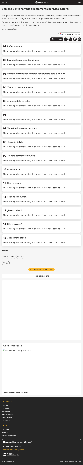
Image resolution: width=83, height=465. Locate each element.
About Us (5, 432)
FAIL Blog (5, 408)
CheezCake (6, 421)
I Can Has (5, 405)
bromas (5, 257)
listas (12, 257)
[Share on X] (70, 39)
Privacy (66, 461)
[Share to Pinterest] (75, 39)
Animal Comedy (7, 414)
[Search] (6, 2)
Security (71, 461)
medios (19, 257)
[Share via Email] (79, 39)
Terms (61, 461)
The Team (5, 429)
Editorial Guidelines (9, 435)
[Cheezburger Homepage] (42, 3)
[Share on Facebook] (66, 39)
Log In (79, 3)
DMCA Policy (78, 461)
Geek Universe (7, 418)
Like (7, 263)
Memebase (6, 411)
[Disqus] (41, 311)
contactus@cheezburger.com (13, 450)
